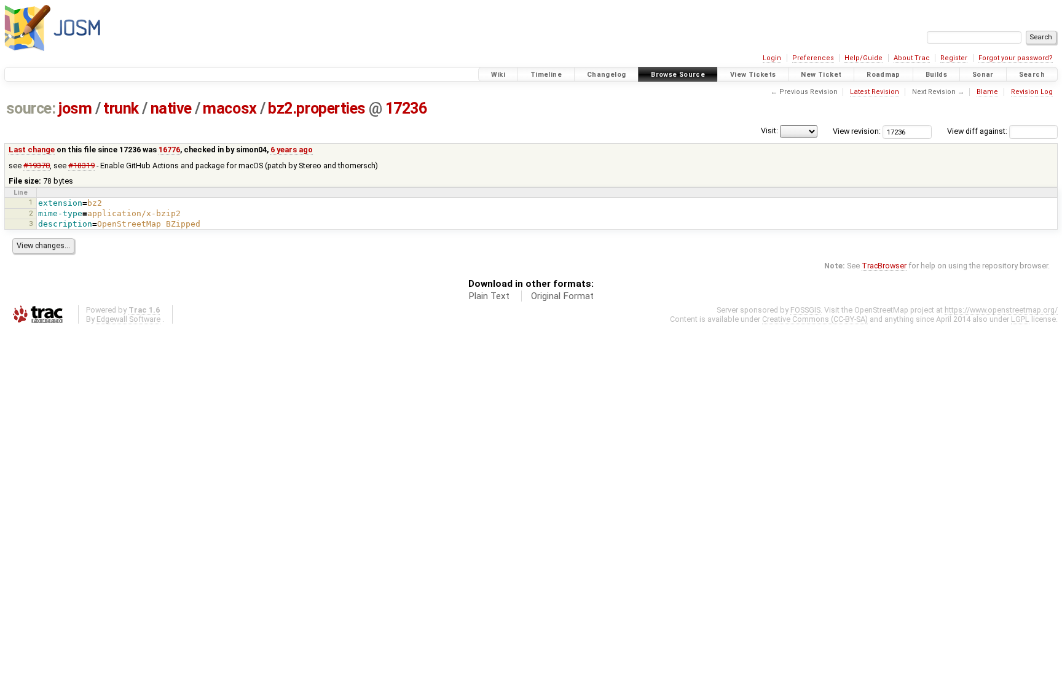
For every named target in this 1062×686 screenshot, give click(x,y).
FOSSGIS (805, 309)
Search (1032, 75)
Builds (936, 75)
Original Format (562, 296)
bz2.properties (317, 108)
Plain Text (488, 296)
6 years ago (291, 149)
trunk (121, 108)
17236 (406, 108)
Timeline (546, 75)
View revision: (857, 131)
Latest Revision (874, 92)
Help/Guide (863, 58)
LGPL (1020, 319)
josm (75, 108)
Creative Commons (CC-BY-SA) (815, 319)
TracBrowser (884, 265)
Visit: (769, 130)
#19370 (36, 165)
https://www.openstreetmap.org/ (1001, 309)
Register (953, 58)
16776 (169, 149)
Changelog (606, 75)
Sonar (983, 75)
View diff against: (978, 131)
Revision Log (1032, 92)
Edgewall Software (128, 319)
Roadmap (883, 75)
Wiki (498, 75)
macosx (229, 108)
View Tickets (753, 75)
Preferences (813, 58)
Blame (987, 92)
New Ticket (821, 75)
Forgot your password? (1015, 58)
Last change (32, 149)
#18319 (81, 165)
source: (31, 108)
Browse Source (678, 75)
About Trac (912, 58)
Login (772, 58)
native (171, 108)
